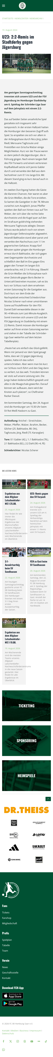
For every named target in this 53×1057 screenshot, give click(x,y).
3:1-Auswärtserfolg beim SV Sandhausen (12, 566)
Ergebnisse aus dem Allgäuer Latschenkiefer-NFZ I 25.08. (13, 498)
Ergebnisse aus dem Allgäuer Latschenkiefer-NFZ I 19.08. (13, 637)
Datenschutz (8, 1033)
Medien (14, 1030)
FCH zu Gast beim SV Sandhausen (38, 563)
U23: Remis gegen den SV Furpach (39, 495)
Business (24, 1030)
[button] (3, 5)
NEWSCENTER (21, 18)
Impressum (35, 1030)
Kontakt (5, 1030)
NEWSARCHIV (36, 18)
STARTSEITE (7, 18)
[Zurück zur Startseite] (22, 5)
